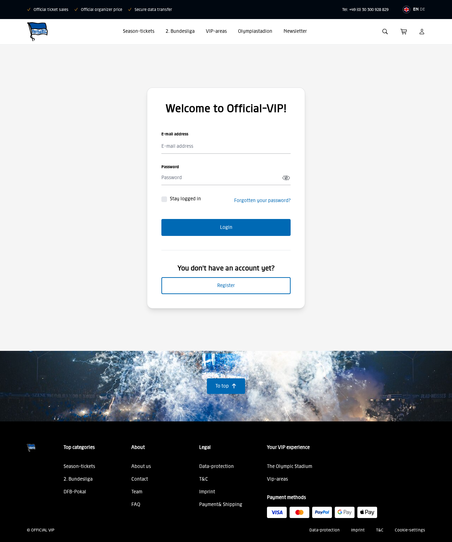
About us (141, 466)
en (415, 9)
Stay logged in (185, 198)
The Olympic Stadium (289, 466)
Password (170, 166)
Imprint (207, 492)
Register (226, 285)
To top (226, 386)
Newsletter (295, 31)
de (422, 9)
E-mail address (174, 134)
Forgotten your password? (262, 200)
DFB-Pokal (75, 492)
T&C (203, 479)
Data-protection (216, 466)
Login (226, 227)
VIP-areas (216, 31)
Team (136, 492)
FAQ (135, 504)
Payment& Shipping (220, 504)
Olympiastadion (255, 31)
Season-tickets (138, 31)
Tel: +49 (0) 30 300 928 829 (365, 9)
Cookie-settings (410, 530)
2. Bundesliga (180, 31)
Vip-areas (277, 479)
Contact (139, 479)
